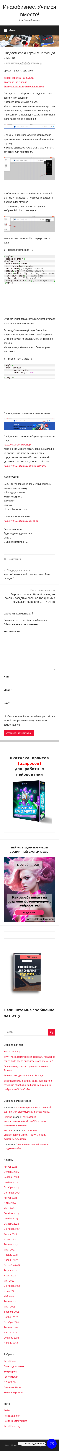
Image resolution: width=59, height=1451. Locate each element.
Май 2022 (9, 1280)
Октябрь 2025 (11, 1171)
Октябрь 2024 (11, 1187)
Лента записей (12, 1415)
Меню (12, 30)
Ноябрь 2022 (11, 1259)
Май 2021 (9, 1296)
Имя (7, 676)
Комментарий (13, 631)
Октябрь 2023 (11, 1223)
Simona (8, 1117)
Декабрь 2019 (11, 1337)
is (40, 63)
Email (8, 689)
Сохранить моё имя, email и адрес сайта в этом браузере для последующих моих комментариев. (29, 720)
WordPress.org (12, 1426)
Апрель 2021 (10, 1301)
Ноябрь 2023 (11, 1218)
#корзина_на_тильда (15, 82)
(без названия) (12, 1051)
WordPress (10, 1361)
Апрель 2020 (11, 1327)
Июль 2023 (10, 1239)
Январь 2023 (11, 1254)
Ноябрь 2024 (11, 1182)
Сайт (7, 703)
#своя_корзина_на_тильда (19, 77)
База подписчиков (14, 1366)
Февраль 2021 (11, 1311)
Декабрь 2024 (11, 1177)
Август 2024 (10, 1197)
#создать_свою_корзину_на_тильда (24, 86)
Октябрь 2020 (11, 1322)
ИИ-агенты (10, 1381)
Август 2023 (10, 1234)
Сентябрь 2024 (12, 1192)
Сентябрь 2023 (12, 1228)
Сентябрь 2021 (12, 1285)
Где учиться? (11, 1376)
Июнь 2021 (9, 1291)
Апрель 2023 (11, 1244)
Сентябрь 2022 (12, 1265)
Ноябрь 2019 (11, 1342)
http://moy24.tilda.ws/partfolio (21, 520)
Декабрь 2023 (11, 1213)
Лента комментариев (15, 1420)
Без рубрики (14, 559)
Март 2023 (9, 1249)
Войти (7, 1410)
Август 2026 (10, 1166)
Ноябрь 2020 (11, 1317)
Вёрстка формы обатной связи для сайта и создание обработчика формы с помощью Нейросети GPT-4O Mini (28, 1085)
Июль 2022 (10, 1275)
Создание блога (12, 1387)
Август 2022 (10, 1270)
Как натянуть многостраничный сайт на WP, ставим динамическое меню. (25, 1121)
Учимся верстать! (13, 1392)
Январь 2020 (11, 1332)
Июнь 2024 (10, 1203)
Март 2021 (9, 1306)
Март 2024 (9, 1208)
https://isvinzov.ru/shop (17, 444)
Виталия (8, 1130)
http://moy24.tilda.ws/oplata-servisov (25, 465)
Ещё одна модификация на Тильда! (23, 1075)
